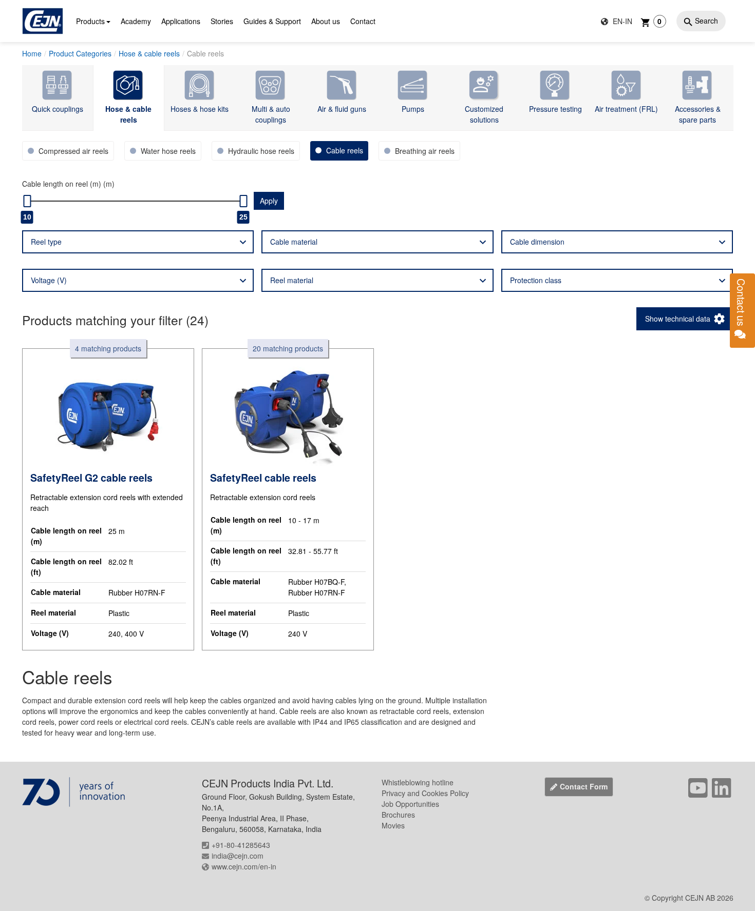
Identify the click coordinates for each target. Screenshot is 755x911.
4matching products (108, 348)
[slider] (27, 201)
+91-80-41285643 (241, 845)
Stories (222, 21)
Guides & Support (272, 21)
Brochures (398, 814)
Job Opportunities (410, 804)
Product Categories (80, 53)
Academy (136, 21)
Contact (362, 21)
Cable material (293, 241)
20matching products (288, 348)
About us (325, 21)
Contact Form (584, 786)
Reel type (46, 241)
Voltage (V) (49, 280)
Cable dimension (537, 241)
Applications (180, 21)
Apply (269, 200)
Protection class (535, 280)
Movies (393, 825)
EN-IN (621, 21)
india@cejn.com (237, 855)
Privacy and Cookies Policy (425, 793)
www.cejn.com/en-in (244, 866)
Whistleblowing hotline (418, 782)
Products (90, 21)
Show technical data (677, 318)
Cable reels (205, 53)
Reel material (291, 280)
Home (32, 53)
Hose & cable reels (149, 53)
